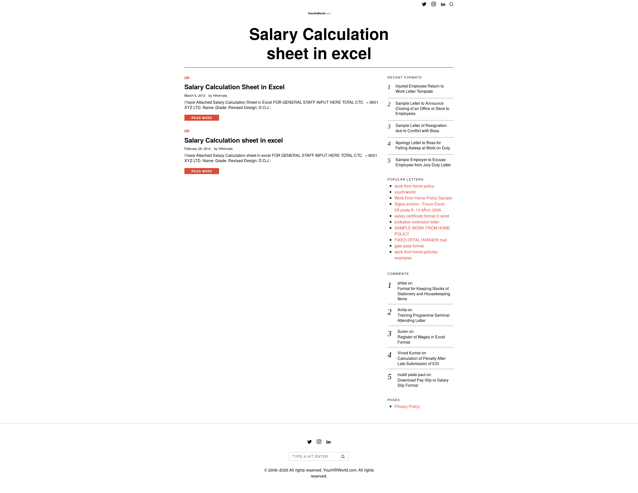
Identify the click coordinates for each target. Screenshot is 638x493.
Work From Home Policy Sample (423, 198)
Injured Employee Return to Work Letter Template (420, 89)
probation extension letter (417, 222)
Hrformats (220, 95)
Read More (201, 117)
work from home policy (414, 186)
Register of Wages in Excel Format (421, 339)
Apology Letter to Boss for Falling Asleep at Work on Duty (423, 145)
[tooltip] (424, 4)
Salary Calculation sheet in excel (233, 140)
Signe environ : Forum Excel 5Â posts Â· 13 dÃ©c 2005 (420, 207)
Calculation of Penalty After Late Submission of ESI (422, 361)
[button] (343, 456)
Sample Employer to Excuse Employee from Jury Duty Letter (423, 162)
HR (186, 78)
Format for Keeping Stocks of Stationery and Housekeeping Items (424, 293)
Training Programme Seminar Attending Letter (424, 318)
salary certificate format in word (422, 216)
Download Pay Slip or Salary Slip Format (423, 383)
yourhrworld (405, 192)
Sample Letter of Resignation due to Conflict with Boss (421, 128)
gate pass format (409, 246)
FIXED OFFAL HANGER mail (421, 240)
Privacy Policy (407, 406)
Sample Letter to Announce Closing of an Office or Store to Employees (422, 108)
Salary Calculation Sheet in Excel (234, 87)
